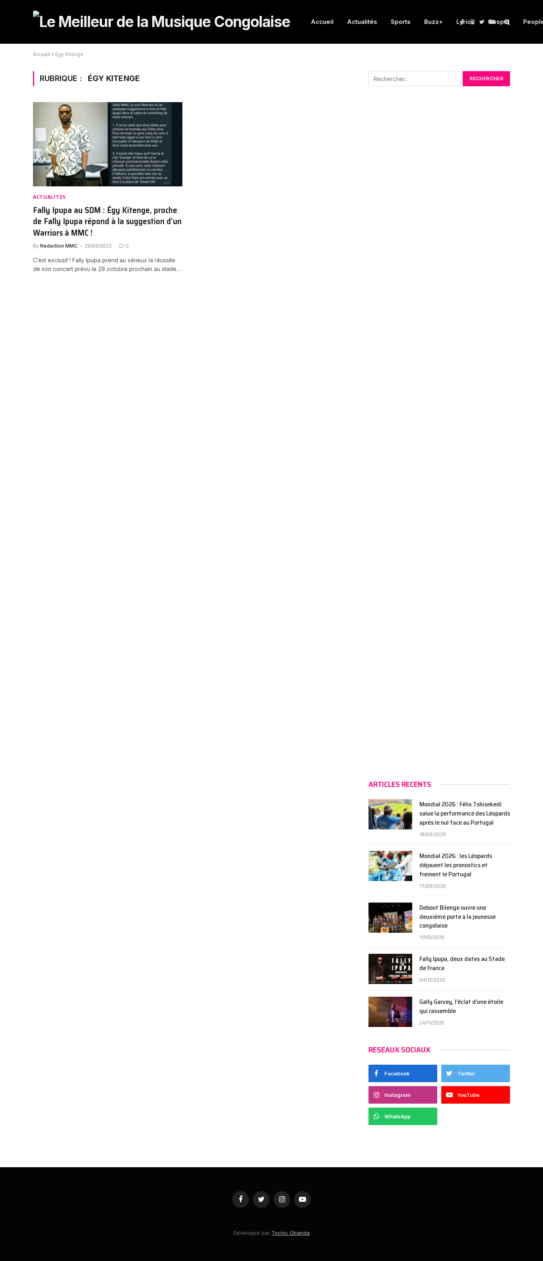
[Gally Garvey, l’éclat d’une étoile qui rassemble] (390, 1012)
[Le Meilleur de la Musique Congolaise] (161, 22)
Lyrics (465, 21)
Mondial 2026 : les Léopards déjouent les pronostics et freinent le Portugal (455, 865)
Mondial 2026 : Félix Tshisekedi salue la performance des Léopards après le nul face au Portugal (464, 813)
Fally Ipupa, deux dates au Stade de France (462, 964)
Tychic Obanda (291, 1233)
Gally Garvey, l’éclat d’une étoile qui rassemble (461, 1007)
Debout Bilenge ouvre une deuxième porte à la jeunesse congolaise (457, 917)
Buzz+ (433, 21)
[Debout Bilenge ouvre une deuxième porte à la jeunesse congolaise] (390, 918)
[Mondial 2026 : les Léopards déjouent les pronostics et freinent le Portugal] (390, 866)
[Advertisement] (439, 432)
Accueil (322, 21)
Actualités (362, 21)
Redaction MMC (59, 246)
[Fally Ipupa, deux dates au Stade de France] (390, 969)
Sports (401, 21)
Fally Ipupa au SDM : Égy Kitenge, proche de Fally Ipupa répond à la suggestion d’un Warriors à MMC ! (107, 222)
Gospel (499, 21)
